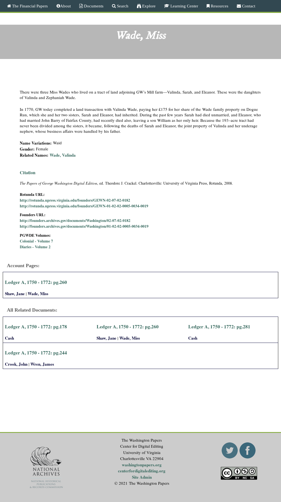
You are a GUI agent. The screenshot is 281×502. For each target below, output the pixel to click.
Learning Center (183, 6)
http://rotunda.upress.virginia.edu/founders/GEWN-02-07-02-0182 (75, 200)
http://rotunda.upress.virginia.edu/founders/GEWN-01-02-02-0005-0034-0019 (84, 206)
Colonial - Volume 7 (36, 241)
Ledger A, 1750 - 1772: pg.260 (36, 282)
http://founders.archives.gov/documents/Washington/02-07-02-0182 (75, 220)
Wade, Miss (38, 294)
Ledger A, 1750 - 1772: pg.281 (219, 326)
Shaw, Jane (15, 294)
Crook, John (16, 364)
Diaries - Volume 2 (35, 247)
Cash (9, 338)
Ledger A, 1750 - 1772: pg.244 (36, 352)
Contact (248, 6)
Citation (27, 172)
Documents (93, 6)
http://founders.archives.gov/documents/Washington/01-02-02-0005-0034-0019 (84, 226)
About (65, 6)
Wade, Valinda (63, 155)
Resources (219, 6)
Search (122, 6)
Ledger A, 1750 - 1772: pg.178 (36, 326)
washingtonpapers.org (142, 465)
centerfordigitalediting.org (141, 471)
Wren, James (42, 364)
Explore (148, 6)
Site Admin (142, 477)
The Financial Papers (29, 6)
